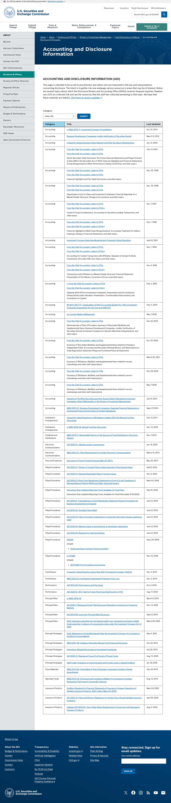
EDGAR (70, 540)
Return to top (11, 739)
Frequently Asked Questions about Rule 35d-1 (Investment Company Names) (99, 572)
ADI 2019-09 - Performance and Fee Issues (85, 585)
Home (43, 37)
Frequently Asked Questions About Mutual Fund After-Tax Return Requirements (100, 143)
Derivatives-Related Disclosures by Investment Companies (92, 649)
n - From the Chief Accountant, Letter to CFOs (86, 283)
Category (47, 111)
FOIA (37, 760)
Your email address (130, 756)
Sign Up (128, 771)
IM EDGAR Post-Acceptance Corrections (87, 565)
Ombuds (39, 774)
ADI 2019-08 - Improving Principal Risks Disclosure (88, 614)
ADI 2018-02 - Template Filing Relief (82, 510)
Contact (9, 764)
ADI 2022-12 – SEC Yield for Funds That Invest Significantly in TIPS (95, 592)
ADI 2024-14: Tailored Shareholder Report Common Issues (91, 474)
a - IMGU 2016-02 (74, 598)
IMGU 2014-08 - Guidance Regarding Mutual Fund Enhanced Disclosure (97, 643)
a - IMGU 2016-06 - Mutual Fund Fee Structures (86, 427)
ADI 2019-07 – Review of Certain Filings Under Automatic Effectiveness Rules (100, 467)
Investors (124, 8)
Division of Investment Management (96, 37)
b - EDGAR (71, 556)
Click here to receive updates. (85, 98)
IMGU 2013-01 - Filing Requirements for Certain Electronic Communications (99, 452)
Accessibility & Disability (47, 751)
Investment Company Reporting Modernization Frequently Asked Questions (99, 240)
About (51, 37)
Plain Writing (96, 751)
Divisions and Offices (67, 37)
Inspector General (44, 764)
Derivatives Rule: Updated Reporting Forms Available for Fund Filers (95, 490)
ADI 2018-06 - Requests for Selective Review (86, 533)
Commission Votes (14, 760)
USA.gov (73, 760)
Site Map (94, 760)
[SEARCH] (164, 14)
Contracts (10, 769)
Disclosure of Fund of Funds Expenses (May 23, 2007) (90, 461)
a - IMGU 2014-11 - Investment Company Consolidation (89, 129)
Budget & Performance (16, 751)
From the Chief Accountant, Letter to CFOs (85, 149)
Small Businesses (139, 8)
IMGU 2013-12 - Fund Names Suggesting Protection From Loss (93, 579)
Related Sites (75, 755)
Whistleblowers (158, 8)
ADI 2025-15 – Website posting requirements (85, 444)
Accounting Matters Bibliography (81, 314)
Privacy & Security (99, 755)
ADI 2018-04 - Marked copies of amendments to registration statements (97, 526)
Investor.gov (75, 751)
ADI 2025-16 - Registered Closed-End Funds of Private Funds (92, 656)
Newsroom (109, 8)
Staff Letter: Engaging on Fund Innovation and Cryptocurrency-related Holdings (101, 663)
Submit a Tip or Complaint (151, 27)
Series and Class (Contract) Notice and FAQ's (89, 549)
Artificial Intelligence (45, 755)
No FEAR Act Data (44, 769)
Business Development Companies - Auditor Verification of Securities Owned (99, 136)
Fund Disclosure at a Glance (127, 37)
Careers (9, 755)
